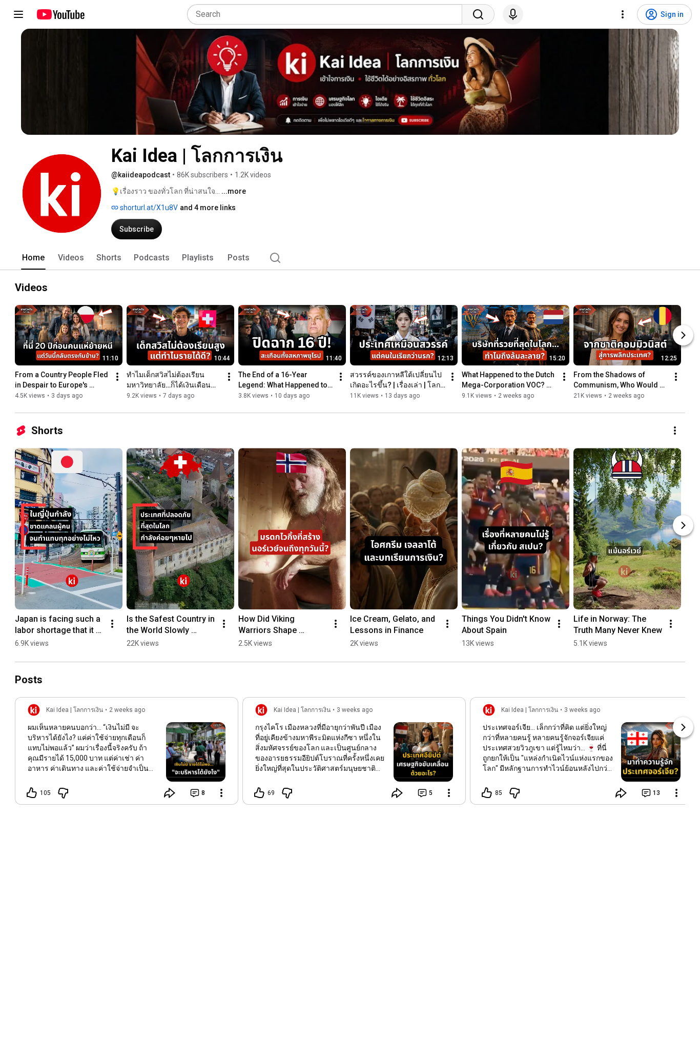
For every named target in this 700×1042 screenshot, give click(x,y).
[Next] (683, 335)
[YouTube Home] (60, 14)
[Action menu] (221, 793)
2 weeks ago (127, 709)
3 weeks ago (355, 709)
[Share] (169, 793)
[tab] (33, 258)
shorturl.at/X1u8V (148, 207)
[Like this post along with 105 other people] (32, 793)
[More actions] (117, 376)
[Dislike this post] (63, 793)
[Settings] (622, 14)
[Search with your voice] (513, 14)
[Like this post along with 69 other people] (259, 793)
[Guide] (18, 14)
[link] (126, 754)
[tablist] (350, 258)
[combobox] (328, 14)
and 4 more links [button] (208, 207)
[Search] (478, 14)
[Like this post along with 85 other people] (487, 793)
